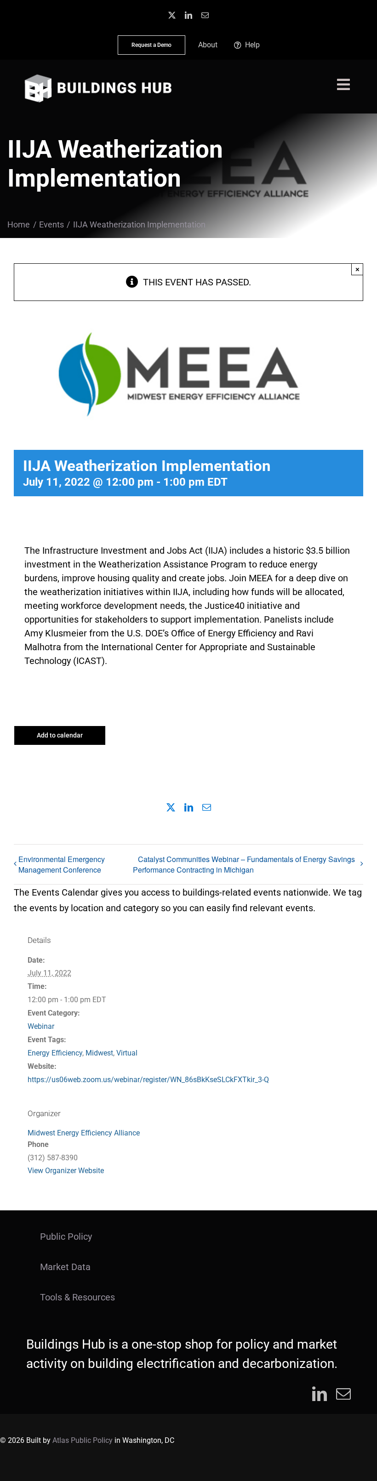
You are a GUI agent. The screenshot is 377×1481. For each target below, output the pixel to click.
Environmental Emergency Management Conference (61, 864)
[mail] (205, 15)
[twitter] (172, 15)
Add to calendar (60, 735)
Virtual (126, 1053)
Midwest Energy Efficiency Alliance (84, 1133)
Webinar (41, 1026)
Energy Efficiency (55, 1053)
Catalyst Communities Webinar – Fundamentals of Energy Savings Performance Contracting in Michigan (244, 864)
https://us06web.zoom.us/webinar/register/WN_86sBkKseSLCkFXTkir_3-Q (148, 1079)
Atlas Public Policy (82, 1440)
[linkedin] (188, 15)
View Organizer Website (66, 1170)
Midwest (99, 1053)
